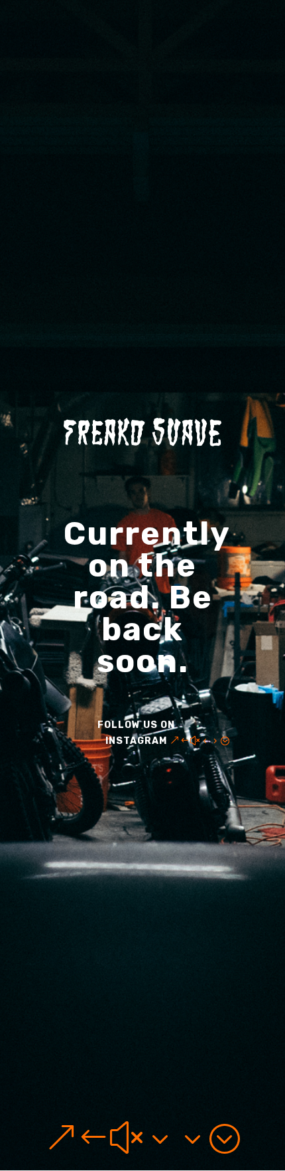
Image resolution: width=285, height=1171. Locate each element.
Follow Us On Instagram (136, 733)
